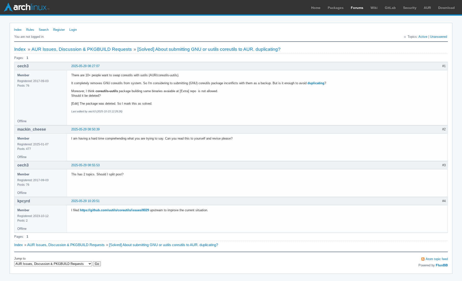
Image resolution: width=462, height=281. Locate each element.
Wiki (374, 8)
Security (410, 8)
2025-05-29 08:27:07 (85, 66)
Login (73, 30)
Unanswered (438, 36)
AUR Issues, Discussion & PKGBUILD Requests (82, 49)
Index (18, 30)
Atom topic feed (437, 259)
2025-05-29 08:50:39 (85, 129)
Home (316, 8)
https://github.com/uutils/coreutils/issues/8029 (114, 210)
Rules (30, 30)
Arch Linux (26, 7)
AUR (427, 8)
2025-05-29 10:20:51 (85, 201)
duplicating (316, 83)
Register (59, 30)
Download (446, 8)
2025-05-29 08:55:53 (85, 165)
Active (422, 36)
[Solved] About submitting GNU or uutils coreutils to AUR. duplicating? (209, 49)
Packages (336, 8)
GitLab (390, 8)
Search (44, 30)
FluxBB (442, 265)
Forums (357, 8)
